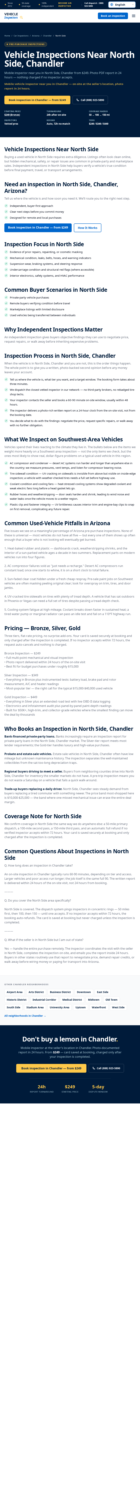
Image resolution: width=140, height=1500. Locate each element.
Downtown (84, 992)
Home (7, 35)
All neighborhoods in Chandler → (25, 1015)
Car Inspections (21, 35)
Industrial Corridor (44, 999)
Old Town (111, 999)
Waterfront (99, 1007)
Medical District (72, 999)
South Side (13, 1007)
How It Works (87, 228)
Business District (60, 992)
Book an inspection (113, 15)
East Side (102, 992)
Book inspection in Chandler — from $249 (37, 100)
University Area (59, 1007)
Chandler (47, 35)
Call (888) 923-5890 (92, 100)
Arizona (35, 35)
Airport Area (14, 992)
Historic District (16, 999)
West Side (118, 1007)
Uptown (80, 1007)
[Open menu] (133, 15)
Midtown (93, 999)
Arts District (36, 992)
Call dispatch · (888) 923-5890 (94, 4)
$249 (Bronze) (12, 114)
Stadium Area (35, 1007)
